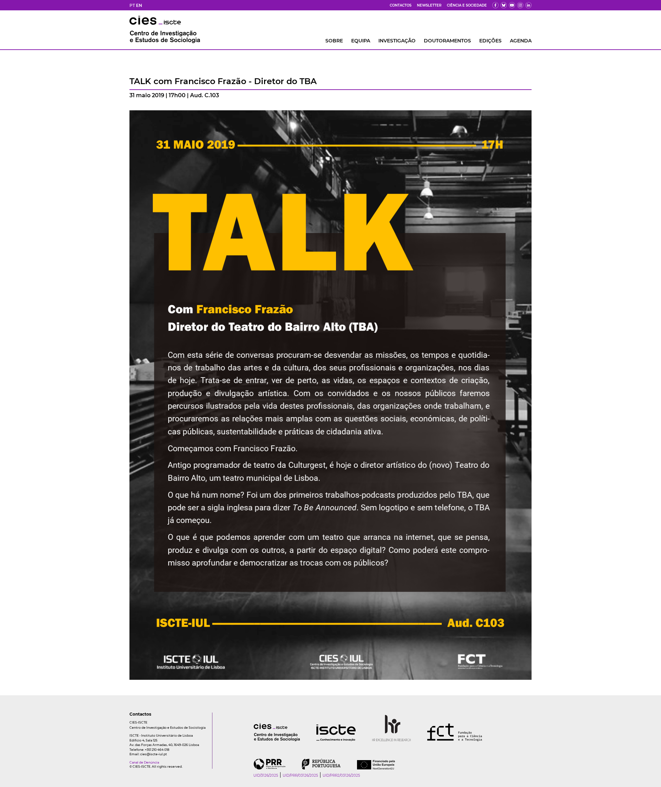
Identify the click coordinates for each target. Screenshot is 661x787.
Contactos (400, 5)
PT (132, 5)
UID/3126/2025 (265, 775)
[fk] (520, 5)
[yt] (512, 5)
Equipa (360, 41)
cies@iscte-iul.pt (153, 754)
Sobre (334, 41)
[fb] (495, 5)
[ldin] (528, 5)
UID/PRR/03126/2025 (300, 775)
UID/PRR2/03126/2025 (341, 775)
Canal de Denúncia (144, 762)
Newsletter (429, 5)
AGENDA (521, 41)
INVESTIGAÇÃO (397, 41)
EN (139, 5)
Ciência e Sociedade (467, 5)
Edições (490, 41)
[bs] (504, 5)
